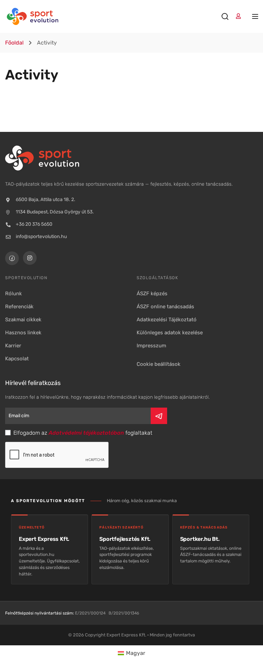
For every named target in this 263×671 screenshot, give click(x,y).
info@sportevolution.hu (41, 236)
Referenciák (19, 306)
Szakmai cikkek (23, 319)
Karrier (13, 346)
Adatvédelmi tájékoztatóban (86, 433)
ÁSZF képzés (152, 293)
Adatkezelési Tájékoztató (167, 319)
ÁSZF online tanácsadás (165, 306)
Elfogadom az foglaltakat (82, 433)
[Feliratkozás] (159, 416)
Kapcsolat (17, 359)
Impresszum (151, 346)
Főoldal (14, 42)
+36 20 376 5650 (34, 224)
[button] (158, 364)
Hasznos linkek (23, 333)
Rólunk (13, 293)
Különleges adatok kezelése (170, 333)
